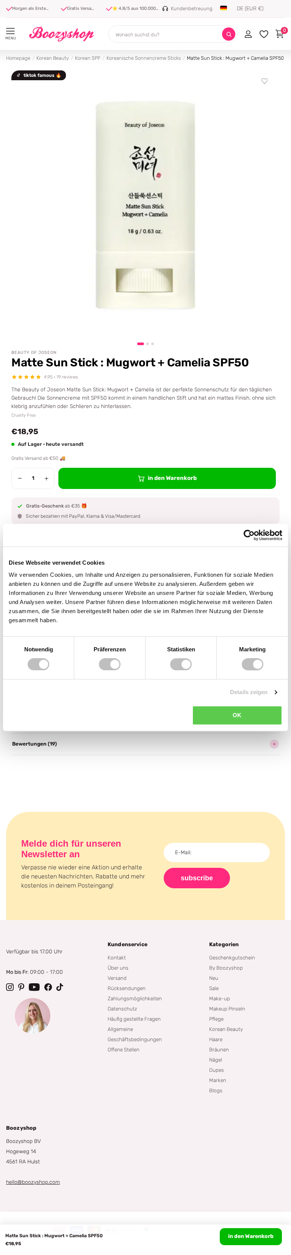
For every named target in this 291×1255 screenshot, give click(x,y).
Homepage (18, 58)
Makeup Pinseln (227, 1009)
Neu (213, 978)
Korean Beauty (52, 58)
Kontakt (117, 957)
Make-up (219, 998)
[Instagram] (10, 987)
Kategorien (224, 944)
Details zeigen (249, 692)
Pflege (216, 1019)
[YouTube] (34, 987)
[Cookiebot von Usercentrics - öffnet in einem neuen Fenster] (249, 535)
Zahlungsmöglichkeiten (135, 998)
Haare (215, 1039)
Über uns (118, 968)
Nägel (215, 1060)
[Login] (248, 34)
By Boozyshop (226, 968)
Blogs (215, 1090)
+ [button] (46, 478)
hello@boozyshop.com (33, 1182)
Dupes (216, 1070)
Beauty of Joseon (34, 352)
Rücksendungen (127, 988)
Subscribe (197, 878)
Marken (217, 1080)
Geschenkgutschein (232, 957)
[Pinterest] (21, 987)
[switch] (109, 664)
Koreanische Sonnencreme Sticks (143, 58)
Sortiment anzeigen (10, 31)
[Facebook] (48, 987)
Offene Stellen (123, 1049)
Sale (214, 988)
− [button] (20, 478)
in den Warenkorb (251, 1236)
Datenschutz (122, 1009)
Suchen (228, 34)
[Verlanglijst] (264, 81)
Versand (117, 978)
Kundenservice (127, 944)
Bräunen (219, 1049)
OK (237, 715)
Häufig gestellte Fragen (134, 1019)
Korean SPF (87, 58)
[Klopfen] (59, 987)
